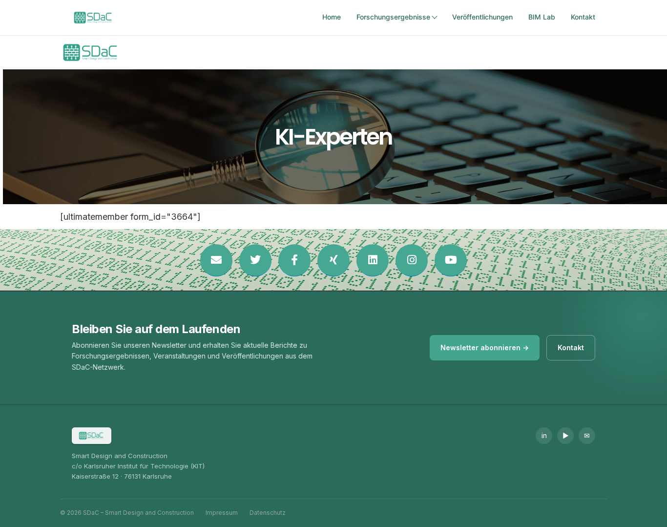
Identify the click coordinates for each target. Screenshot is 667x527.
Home (331, 17)
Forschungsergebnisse (393, 17)
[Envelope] (216, 260)
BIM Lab (541, 17)
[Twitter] (255, 260)
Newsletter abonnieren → (484, 347)
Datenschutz (268, 512)
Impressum (222, 512)
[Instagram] (412, 260)
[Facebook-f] (294, 260)
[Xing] (333, 260)
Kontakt (583, 17)
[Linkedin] (372, 260)
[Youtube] (451, 260)
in (544, 435)
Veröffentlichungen (482, 17)
